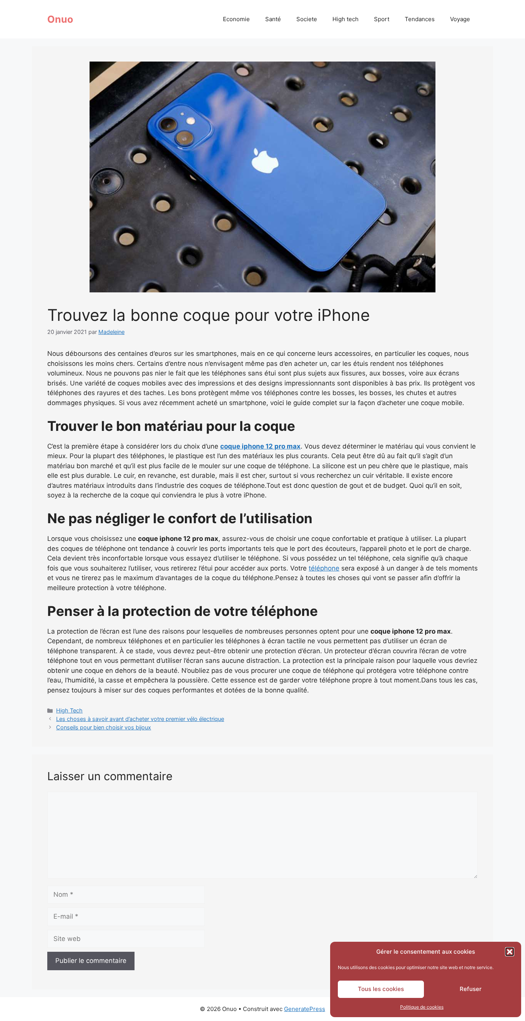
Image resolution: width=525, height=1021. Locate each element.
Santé (273, 19)
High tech (345, 19)
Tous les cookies (381, 989)
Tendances (420, 19)
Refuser (471, 989)
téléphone (324, 568)
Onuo (60, 19)
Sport (381, 19)
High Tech (69, 710)
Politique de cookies (422, 1007)
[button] (509, 952)
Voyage (460, 19)
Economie (236, 19)
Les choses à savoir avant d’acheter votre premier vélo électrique (140, 719)
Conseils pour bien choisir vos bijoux (103, 727)
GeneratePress (304, 1009)
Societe (306, 19)
